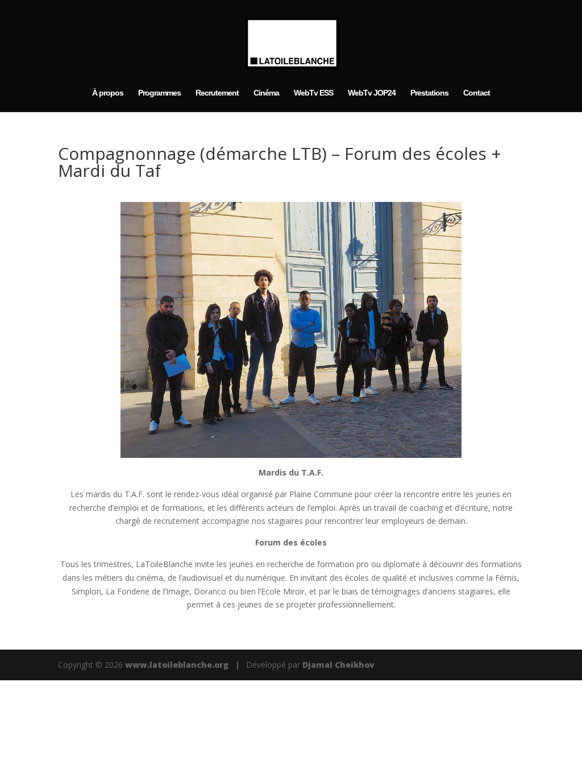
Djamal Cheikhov (338, 664)
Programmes (159, 93)
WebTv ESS (313, 93)
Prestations (429, 93)
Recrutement (217, 93)
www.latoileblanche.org (176, 664)
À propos (107, 93)
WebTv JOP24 (372, 93)
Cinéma (266, 93)
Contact (476, 93)
